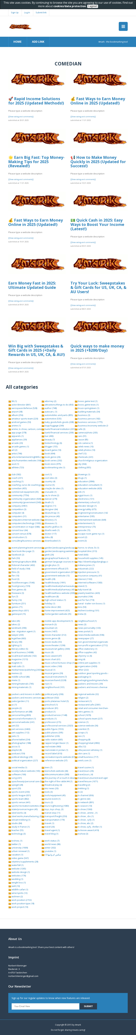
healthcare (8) (51, 596)
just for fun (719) (85, 599)
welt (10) (15, 886)
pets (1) (15, 736)
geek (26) (49, 554)
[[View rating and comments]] (21, 116)
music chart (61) (52, 659)
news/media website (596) (90, 634)
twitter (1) (16, 844)
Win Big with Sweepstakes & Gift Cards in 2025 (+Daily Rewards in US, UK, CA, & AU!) (36, 350)
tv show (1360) (84, 809)
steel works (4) (18, 812)
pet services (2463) (20, 729)
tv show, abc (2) (85, 823)
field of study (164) (20, 568)
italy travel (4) (84, 589)
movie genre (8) (52, 638)
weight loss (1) (18, 882)
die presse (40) (52, 516)
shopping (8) (83, 739)
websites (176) (18, 875)
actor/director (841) (21, 404)
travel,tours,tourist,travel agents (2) (95, 777)
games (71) (16, 606)
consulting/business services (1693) (29, 540)
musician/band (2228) (55, 680)
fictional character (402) (23, 565)
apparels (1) (17, 436)
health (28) (49, 579)
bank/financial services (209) (58, 432)
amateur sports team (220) (24, 418)
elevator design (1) (87, 505)
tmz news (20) (51, 788)
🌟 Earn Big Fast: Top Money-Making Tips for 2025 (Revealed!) (36, 161)
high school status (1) (55, 599)
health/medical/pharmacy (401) (60, 589)
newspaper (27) (85, 638)
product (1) (49, 711)
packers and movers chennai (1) (93, 687)
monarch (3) (50, 624)
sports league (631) (21, 795)
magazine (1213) (19, 659)
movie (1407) (50, 631)
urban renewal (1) (20, 851)
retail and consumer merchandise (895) (97, 708)
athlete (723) (17, 467)
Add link (38, 42)
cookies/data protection (69, 6)
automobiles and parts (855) (58, 415)
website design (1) (20, 872)
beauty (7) (49, 439)
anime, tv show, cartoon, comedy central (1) (33, 429)
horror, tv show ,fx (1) (88, 547)
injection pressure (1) (88, 572)
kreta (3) (81, 613)
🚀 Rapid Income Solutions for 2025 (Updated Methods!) (36, 101)
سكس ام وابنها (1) (52, 854)
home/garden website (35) (57, 613)
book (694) (49, 453)
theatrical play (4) (53, 784)
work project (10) (19, 906)
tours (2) (48, 802)
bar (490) (48, 436)
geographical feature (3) (56, 558)
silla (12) (81, 746)
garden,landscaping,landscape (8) (61, 547)
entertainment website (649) (91, 519)
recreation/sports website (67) (59, 756)
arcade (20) (17, 443)
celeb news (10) (85, 446)
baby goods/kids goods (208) (59, 422)
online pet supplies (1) (88, 662)
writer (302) (50, 847)
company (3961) (19, 505)
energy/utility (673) (86, 509)
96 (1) (14, 401)
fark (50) (15, 558)
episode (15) (83, 530)
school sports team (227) (89, 718)
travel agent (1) (52, 830)
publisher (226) (52, 736)
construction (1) (19, 537)
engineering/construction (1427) (93, 512)
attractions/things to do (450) (58, 404)
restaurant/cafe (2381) (88, 704)
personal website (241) (22, 722)
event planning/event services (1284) (30, 547)
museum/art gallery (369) (57, 648)
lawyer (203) (17, 634)
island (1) (82, 586)
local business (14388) (22, 652)
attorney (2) (50, 401)
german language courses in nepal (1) (63, 561)
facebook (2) (17, 554)
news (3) (81, 624)
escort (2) (82, 537)
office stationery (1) (87, 648)
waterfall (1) (17, 865)
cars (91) (81, 436)
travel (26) (49, 826)
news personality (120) (89, 627)
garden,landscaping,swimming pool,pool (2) (66, 551)
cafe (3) (81, 429)
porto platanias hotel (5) (56, 701)
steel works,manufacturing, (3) (26, 816)
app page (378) (18, 432)
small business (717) (87, 756)
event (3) (82, 540)
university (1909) (19, 847)
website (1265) (18, 868)
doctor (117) (50, 533)
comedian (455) (19, 488)
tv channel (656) (85, 795)
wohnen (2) (17, 896)
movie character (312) (55, 634)
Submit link (41, 12)
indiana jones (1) (86, 565)
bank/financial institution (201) (59, 429)
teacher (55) (17, 830)
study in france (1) (20, 826)
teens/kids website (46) (56, 770)
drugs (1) (82, 477)
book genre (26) (52, 456)
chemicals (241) (85, 456)
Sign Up (15, 12)
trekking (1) (83, 788)
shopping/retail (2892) (88, 742)
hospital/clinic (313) (87, 551)
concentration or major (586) (25, 526)
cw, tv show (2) (51, 495)
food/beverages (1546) (22, 582)
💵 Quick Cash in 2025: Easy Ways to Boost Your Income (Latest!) (97, 224)
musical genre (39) (53, 673)
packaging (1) (84, 676)
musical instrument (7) (55, 676)
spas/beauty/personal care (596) (28, 781)
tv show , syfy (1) (85, 819)
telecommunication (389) (56, 774)
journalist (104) (85, 596)
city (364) (81, 463)
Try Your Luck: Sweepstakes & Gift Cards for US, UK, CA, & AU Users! (98, 287)
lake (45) (15, 620)
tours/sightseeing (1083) (56, 805)
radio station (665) (53, 739)
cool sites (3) (50, 477)
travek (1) (49, 823)
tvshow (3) (82, 833)
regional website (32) (88, 694)
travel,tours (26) (85, 770)
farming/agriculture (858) (23, 561)
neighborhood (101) (54, 687)
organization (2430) (87, 666)
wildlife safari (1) (19, 889)
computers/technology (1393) (26, 523)
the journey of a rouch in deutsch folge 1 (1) (66, 777)
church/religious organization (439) (95, 460)
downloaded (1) (52, 540)
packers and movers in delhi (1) (27, 694)
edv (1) (81, 491)
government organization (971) (59, 572)
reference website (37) (55, 760)
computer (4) (17, 512)
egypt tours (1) (84, 495)
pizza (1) (15, 746)
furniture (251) (18, 603)
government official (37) (56, 568)
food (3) (15, 579)
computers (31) (18, 516)
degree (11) (50, 505)
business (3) (83, 415)
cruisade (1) (50, 491)
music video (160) (53, 666)
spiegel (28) (17, 784)
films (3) (15, 572)
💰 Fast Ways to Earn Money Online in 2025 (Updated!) (97, 101)
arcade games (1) (20, 446)
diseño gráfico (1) (53, 526)
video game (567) (20, 858)
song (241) (16, 777)
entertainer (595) (86, 516)
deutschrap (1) (51, 512)
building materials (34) (88, 411)
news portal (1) (85, 631)
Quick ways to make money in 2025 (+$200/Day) (97, 348)
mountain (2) (50, 627)
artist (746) (16, 453)
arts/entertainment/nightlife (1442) (28, 456)
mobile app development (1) (58, 620)
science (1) (82, 722)
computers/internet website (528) (28, 519)
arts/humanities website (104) (26, 460)
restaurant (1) (84, 701)
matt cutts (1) (17, 666)
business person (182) (88, 418)
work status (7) (51, 840)
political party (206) (53, 694)
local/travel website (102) (23, 655)
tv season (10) (84, 805)
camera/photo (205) (87, 432)
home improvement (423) (57, 610)
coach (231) (17, 477)
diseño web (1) (51, 530)
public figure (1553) (54, 729)
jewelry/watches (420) (88, 592)
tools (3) (48, 791)
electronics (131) (85, 498)
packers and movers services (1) (27, 697)
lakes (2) (15, 624)
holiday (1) (49, 603)
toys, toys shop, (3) (53, 809)
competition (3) (18, 509)
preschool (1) (51, 704)
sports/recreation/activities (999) (27, 805)
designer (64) (51, 509)
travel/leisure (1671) (87, 781)
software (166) (18, 774)
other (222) (83, 669)
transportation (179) (54, 819)
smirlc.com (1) (84, 760)
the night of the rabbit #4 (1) (58, 781)
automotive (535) (52, 418)
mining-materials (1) (21, 687)
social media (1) (19, 767)
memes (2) (16, 673)
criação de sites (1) (53, 488)
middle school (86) (20, 676)
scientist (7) (83, 729)
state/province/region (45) (24, 809)
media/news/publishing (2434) (26, 669)
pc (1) (14, 704)
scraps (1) (82, 732)
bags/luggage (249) (54, 425)
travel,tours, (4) (85, 774)
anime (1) (16, 425)
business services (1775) (89, 422)
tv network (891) (85, 802)
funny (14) (16, 599)
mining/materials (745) (22, 683)
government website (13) (56, 575)
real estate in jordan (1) (56, 749)
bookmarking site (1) (54, 467)
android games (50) (21, 422)
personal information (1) (23, 718)
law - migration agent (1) (23, 631)
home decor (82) (52, 606)
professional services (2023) (58, 725)
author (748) (50, 408)
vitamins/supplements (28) (24, 861)
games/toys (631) (20, 610)
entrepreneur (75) (86, 526)
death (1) (49, 502)
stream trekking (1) (20, 819)
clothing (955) (84, 467)
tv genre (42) (83, 798)
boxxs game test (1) (87, 401)
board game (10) (52, 449)
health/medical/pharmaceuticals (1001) (64, 586)
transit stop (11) (52, 812)
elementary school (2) (88, 502)
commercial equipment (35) (24, 491)
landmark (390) (18, 627)
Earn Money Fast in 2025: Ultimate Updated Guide (32, 285)
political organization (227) (24, 760)
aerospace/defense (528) (24, 408)
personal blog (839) (21, 715)
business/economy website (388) (94, 425)
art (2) (14, 449)
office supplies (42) (87, 652)
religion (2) (82, 697)
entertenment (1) (86, 523)
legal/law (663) (18, 638)
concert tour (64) (19, 530)
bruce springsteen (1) (88, 408)
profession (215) (52, 722)
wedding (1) (17, 879)
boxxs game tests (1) (88, 404)
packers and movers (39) (90, 683)
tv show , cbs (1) (85, 816)
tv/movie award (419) (88, 830)
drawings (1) (83, 474)
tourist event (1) (52, 798)
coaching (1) (17, 481)
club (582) (16, 474)
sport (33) (16, 788)
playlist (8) (16, 749)
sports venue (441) (20, 802)
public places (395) (53, 732)
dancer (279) (50, 498)
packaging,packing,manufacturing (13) (96, 680)
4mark (78, 1024)
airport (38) (16, 411)
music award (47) (53, 655)
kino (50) (81, 606)
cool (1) (48, 474)
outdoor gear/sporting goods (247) (94, 673)
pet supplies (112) (20, 732)
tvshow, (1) (16, 840)
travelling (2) (83, 784)
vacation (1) (17, 854)
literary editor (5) (19, 648)
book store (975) (52, 463)
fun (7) (14, 596)
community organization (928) (26, 498)
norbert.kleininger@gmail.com (23, 976)
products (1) (50, 718)
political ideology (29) (21, 756)
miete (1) (15, 680)
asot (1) (15, 463)
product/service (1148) (55, 715)
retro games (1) (85, 711)
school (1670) (84, 715)
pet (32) (15, 725)
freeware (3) (17, 592)
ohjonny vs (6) (84, 655)
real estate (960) (52, 746)
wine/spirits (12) (19, 892)
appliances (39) (19, 439)
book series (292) (53, 460)
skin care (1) (83, 753)
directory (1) (50, 519)
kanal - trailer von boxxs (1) (91, 603)
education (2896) (85, 481)
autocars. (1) (50, 411)
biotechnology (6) (53, 443)
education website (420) (89, 488)
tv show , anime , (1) (87, 812)
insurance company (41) (89, 575)
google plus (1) (51, 565)
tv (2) (80, 791)
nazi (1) (48, 683)
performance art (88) (21, 711)
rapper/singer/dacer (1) (56, 742)
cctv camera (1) (85, 443)
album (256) (17, 415)
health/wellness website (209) (59, 592)
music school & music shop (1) (59, 662)
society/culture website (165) (25, 770)
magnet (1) (16, 662)
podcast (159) (18, 753)
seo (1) (81, 736)
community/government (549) (26, 502)
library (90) (16, 641)
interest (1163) (84, 579)
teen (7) (48, 767)
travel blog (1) (51, 833)
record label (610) (53, 753)
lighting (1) (16, 645)
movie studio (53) (53, 641)
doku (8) (48, 537)
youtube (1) (50, 851)
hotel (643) (82, 554)
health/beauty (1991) (55, 582)
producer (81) (51, 708)
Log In (27, 12)
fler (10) (15, 575)
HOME (17, 42)
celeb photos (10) (86, 449)
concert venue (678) (21, 533)
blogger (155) (51, 446)
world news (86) (52, 844)
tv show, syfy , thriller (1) (89, 826)
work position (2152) (21, 899)
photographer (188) (21, 742)
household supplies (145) (90, 558)
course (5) (49, 484)
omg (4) (81, 659)
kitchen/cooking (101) (88, 610)
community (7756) (20, 495)
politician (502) (51, 697)
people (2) (16, 708)
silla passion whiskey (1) (89, 749)
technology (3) (18, 833)
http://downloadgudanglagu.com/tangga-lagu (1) (101, 561)
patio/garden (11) (20, 701)
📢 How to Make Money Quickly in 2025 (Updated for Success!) (98, 161)
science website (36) (87, 725)
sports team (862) (20, 798)
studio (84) (16, 823)
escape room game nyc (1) (90, 533)
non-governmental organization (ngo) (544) (99, 641)
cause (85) (82, 439)
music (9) (48, 652)
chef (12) (81, 453)
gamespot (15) (18, 613)
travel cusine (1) (85, 767)
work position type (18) (22, 903)
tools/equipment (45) (55, 795)
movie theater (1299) (54, 645)
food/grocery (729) (20, 586)
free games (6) (18, 589)
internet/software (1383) (89, 582)
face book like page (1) (22, 551)
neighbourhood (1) (87, 620)
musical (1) (49, 669)
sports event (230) (20, 791)
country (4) (49, 481)
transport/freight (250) (55, 816)
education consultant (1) (89, 484)
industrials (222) (85, 568)
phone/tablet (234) (20, 739)
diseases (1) (50, 523)
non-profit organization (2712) (92, 645)
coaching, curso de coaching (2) (27, 484)
